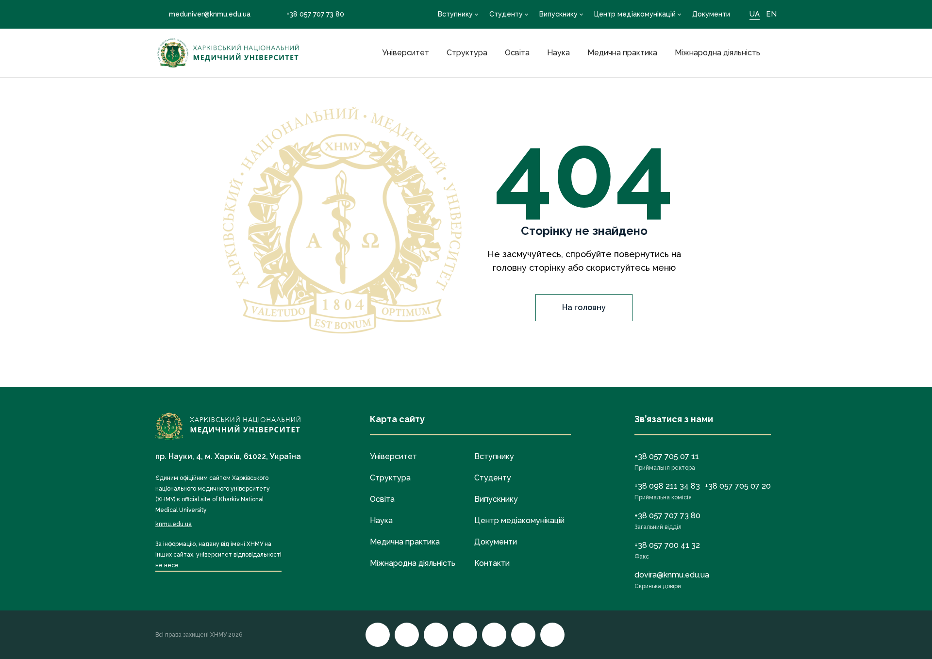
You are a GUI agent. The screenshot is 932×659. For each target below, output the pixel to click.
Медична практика (622, 52)
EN (771, 14)
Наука (558, 52)
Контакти (492, 563)
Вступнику (455, 14)
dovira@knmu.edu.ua (671, 574)
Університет (405, 52)
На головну (584, 307)
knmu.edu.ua (173, 524)
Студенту (506, 14)
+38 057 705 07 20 (738, 486)
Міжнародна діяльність (717, 52)
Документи (711, 14)
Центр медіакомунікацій (635, 14)
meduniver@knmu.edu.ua (209, 14)
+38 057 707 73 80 (315, 14)
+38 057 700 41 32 (667, 545)
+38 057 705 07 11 (666, 456)
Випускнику (558, 14)
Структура (467, 52)
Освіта (517, 52)
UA (754, 14)
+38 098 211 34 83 (667, 486)
